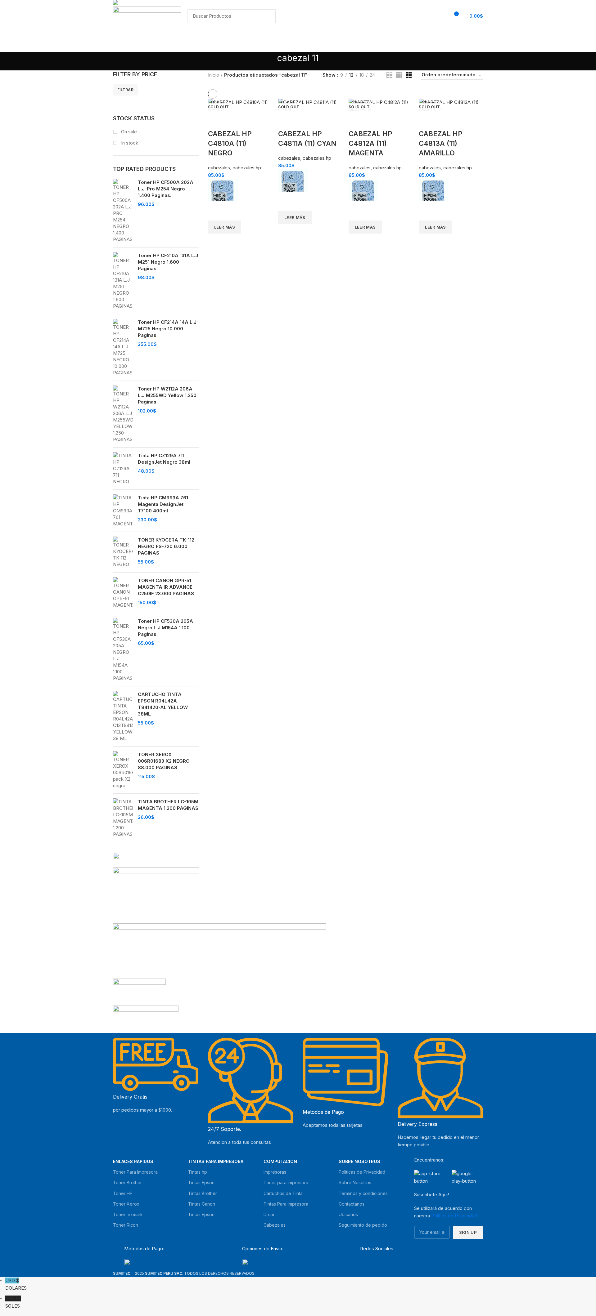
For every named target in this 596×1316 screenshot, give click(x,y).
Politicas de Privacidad (362, 1172)
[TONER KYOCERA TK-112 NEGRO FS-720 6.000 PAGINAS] (123, 552)
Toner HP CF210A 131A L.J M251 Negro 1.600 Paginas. (168, 261)
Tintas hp (197, 1172)
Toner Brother (127, 1182)
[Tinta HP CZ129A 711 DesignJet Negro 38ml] (123, 468)
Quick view (216, 241)
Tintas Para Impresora (215, 1161)
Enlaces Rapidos (133, 1161)
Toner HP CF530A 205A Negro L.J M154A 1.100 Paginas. (165, 627)
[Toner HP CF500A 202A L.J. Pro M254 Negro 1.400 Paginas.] (123, 211)
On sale (128, 132)
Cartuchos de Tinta (283, 1193)
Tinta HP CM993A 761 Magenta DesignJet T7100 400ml (163, 504)
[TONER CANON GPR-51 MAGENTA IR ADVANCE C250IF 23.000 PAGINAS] (123, 592)
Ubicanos (348, 1214)
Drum (269, 1214)
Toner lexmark (128, 1214)
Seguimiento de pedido (363, 1225)
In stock (129, 143)
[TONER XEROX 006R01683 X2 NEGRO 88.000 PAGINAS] (123, 770)
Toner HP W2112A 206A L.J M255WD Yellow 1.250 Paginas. (167, 395)
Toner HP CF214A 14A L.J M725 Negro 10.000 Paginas (167, 328)
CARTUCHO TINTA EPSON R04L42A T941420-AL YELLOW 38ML (163, 704)
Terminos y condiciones (363, 1193)
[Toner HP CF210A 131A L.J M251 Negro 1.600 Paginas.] (123, 280)
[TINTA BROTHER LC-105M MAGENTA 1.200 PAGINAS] (123, 817)
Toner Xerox (126, 1204)
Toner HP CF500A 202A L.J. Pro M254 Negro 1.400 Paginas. (165, 188)
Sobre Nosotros (359, 1161)
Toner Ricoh (125, 1225)
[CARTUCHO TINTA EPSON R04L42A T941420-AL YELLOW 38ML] (123, 716)
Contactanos (351, 1204)
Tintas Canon (201, 1204)
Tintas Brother (202, 1193)
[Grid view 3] (399, 75)
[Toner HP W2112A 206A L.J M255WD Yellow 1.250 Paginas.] (123, 414)
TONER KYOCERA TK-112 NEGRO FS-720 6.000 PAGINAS (166, 546)
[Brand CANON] (139, 992)
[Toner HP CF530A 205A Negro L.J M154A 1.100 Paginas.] (123, 649)
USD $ (16, 1284)
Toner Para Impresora (135, 1172)
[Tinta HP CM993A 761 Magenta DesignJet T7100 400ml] (123, 510)
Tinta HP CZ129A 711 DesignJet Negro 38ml (164, 459)
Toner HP (123, 1193)
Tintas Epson (201, 1182)
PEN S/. (13, 1302)
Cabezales (275, 1225)
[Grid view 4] (409, 75)
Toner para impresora (286, 1182)
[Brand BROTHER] (145, 1017)
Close (217, 102)
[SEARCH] (267, 16)
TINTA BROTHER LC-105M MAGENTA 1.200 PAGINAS (168, 805)
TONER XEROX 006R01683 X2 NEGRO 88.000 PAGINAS (164, 761)
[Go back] (269, 61)
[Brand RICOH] (140, 860)
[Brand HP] (156, 895)
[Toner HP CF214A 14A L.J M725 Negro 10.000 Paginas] (123, 347)
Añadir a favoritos (216, 213)
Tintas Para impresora (286, 1204)
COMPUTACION (280, 1161)
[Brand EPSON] (219, 950)
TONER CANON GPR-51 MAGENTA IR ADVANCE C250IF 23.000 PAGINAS (166, 587)
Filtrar (125, 89)
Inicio (213, 75)
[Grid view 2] (389, 75)
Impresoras (275, 1172)
